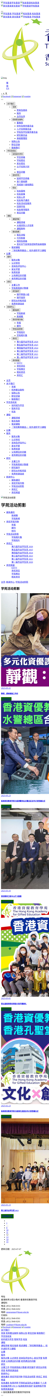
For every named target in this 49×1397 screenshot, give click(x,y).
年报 (19, 323)
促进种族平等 (39, 1386)
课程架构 (21, 228)
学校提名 (21, 160)
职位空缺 (15, 144)
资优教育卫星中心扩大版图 (11, 896)
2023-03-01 (6, 998)
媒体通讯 (16, 310)
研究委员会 (22, 135)
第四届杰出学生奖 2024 (27, 348)
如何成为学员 (18, 154)
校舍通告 (5, 1383)
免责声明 (14, 1383)
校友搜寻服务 (23, 210)
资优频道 (16, 360)
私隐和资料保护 (25, 1386)
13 (7, 1237)
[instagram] (16, 96)
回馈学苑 (21, 206)
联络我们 (15, 148)
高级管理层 (22, 138)
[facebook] (6, 96)
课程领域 (16, 219)
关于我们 (10, 104)
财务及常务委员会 (25, 126)
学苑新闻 (21, 313)
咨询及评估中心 (18, 266)
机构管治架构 (18, 120)
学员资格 (21, 157)
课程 (9, 216)
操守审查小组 (23, 294)
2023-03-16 (6, 891)
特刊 (13, 531)
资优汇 (15, 338)
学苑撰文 (21, 369)
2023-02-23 (6, 1106)
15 (7, 1242)
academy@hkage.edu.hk (16, 1325)
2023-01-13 (6, 1205)
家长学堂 (15, 269)
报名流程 (21, 235)
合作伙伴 (21, 116)
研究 (9, 282)
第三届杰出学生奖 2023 (27, 351)
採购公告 (15, 141)
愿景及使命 (22, 110)
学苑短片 (21, 332)
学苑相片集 (22, 335)
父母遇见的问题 (18, 275)
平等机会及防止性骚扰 (29, 1383)
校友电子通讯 (23, 200)
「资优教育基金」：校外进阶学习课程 (28, 250)
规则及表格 (22, 241)
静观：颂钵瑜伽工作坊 (9, 694)
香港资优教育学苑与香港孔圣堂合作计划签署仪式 (19, 1111)
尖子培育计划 (23, 167)
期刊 (19, 326)
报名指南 (16, 232)
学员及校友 (11, 151)
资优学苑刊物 (18, 320)
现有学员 (16, 175)
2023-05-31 (6, 688)
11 (7, 1232)
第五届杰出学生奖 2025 (27, 345)
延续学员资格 (23, 178)
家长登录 (15, 17)
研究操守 (16, 291)
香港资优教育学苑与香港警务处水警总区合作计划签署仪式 (23, 801)
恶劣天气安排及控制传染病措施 (31, 244)
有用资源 (15, 272)
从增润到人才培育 (25, 225)
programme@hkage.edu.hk (17, 1312)
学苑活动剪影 (18, 329)
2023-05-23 (6, 795)
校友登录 (35, 14)
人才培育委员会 (24, 129)
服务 (19, 113)
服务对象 (15, 260)
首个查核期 (22, 181)
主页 (8, 380)
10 (7, 1230)
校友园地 (21, 191)
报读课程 (15, 247)
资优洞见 (21, 366)
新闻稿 (20, 316)
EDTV (19, 363)
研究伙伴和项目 (18, 301)
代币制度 (21, 238)
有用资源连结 (17, 304)
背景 (14, 107)
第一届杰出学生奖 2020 (27, 357)
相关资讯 (21, 372)
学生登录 (15, 14)
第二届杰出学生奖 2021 (27, 354)
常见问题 (21, 172)
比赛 (8, 254)
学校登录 (35, 17)
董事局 (20, 123)
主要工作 (15, 285)
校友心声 (21, 197)
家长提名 (21, 163)
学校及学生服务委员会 (27, 132)
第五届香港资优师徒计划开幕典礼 (14, 1004)
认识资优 (15, 263)
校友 (14, 188)
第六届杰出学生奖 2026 (27, 342)
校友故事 (21, 194)
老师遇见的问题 (18, 279)
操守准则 (21, 297)
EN (7, 88)
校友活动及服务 (24, 203)
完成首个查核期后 (25, 185)
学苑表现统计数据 (19, 288)
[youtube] (26, 96)
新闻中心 (10, 307)
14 (7, 1239)
